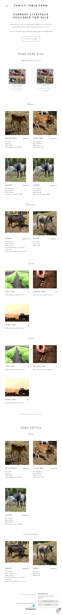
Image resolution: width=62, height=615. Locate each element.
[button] (9, 6)
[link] (31, 6)
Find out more (31, 39)
